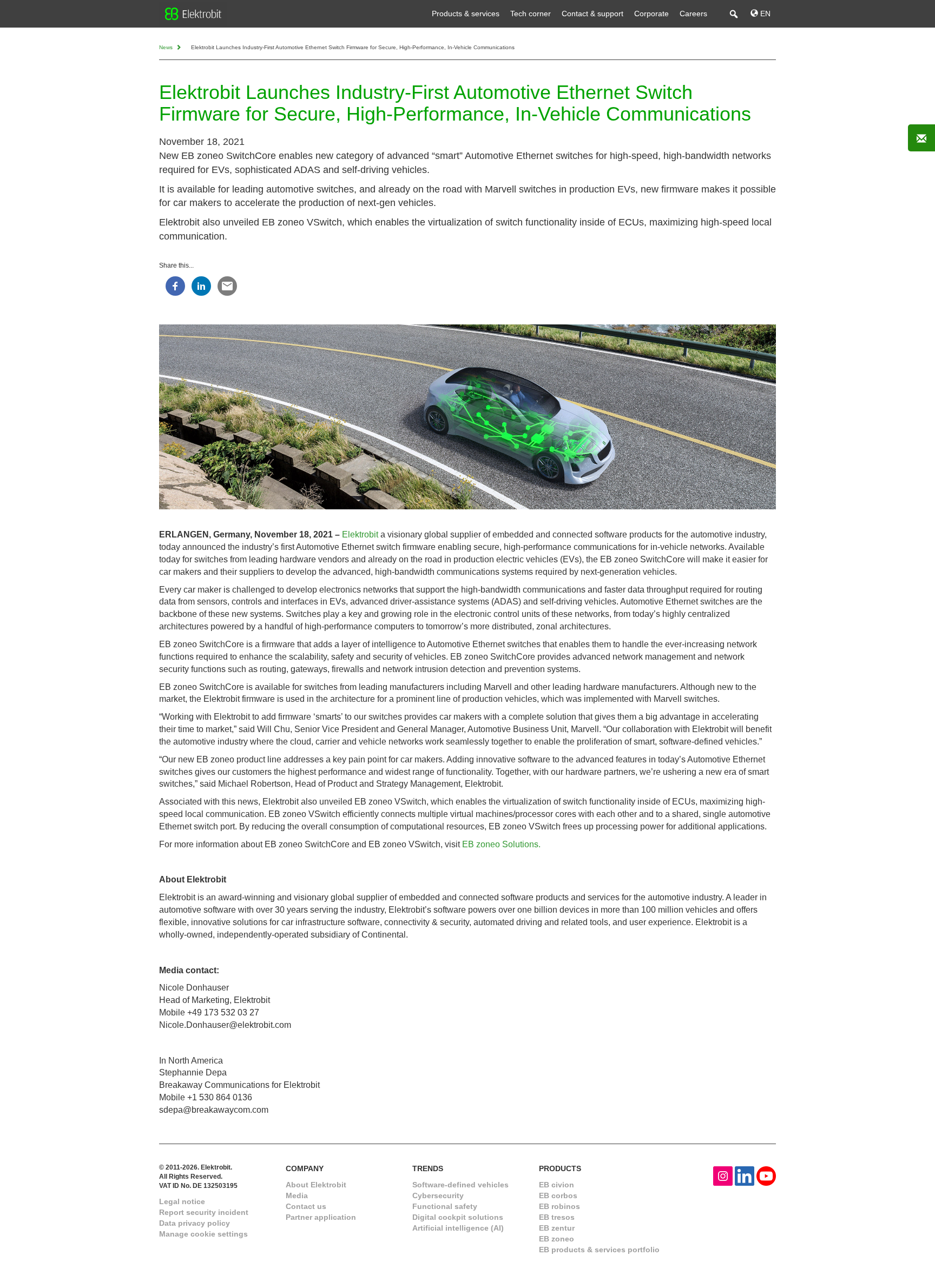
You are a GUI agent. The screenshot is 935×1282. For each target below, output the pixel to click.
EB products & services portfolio (599, 1249)
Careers (693, 13)
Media (297, 1195)
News (166, 47)
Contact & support (592, 13)
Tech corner (530, 13)
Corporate (651, 13)
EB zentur (557, 1228)
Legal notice (182, 1201)
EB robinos (559, 1206)
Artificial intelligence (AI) (458, 1228)
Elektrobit (360, 534)
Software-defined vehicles (460, 1184)
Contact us (306, 1206)
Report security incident (203, 1212)
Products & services (465, 13)
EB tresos (557, 1217)
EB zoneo (556, 1238)
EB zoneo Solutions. (501, 844)
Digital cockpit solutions (457, 1217)
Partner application (321, 1217)
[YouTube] (766, 1175)
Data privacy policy (194, 1223)
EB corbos (558, 1195)
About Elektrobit (316, 1184)
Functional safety (444, 1206)
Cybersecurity (438, 1195)
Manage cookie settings (203, 1234)
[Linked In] (744, 1175)
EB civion (556, 1184)
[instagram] (723, 1175)
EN (764, 13)
